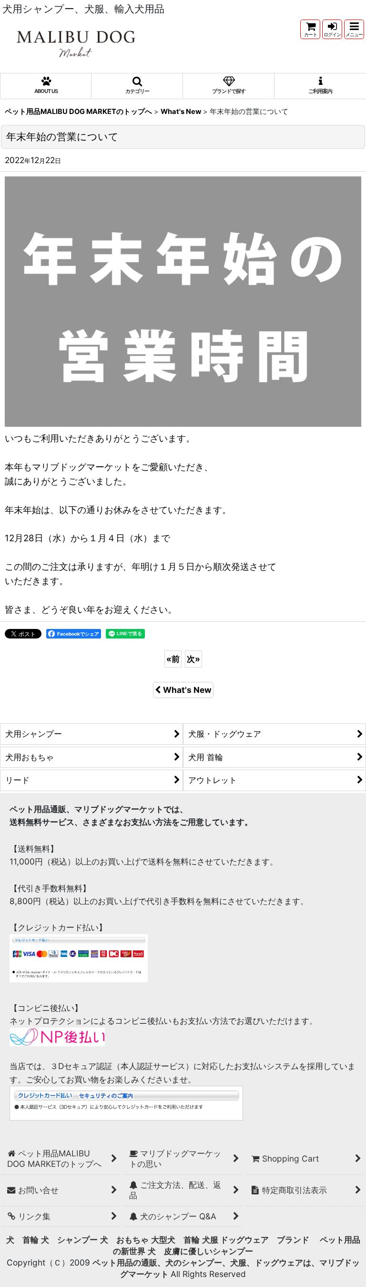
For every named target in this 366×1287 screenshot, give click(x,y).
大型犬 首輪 (175, 1240)
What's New (187, 690)
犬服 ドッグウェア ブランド (259, 1240)
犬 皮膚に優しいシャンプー (200, 1251)
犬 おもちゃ (124, 1240)
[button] (354, 29)
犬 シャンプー (69, 1240)
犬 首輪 (22, 1240)
